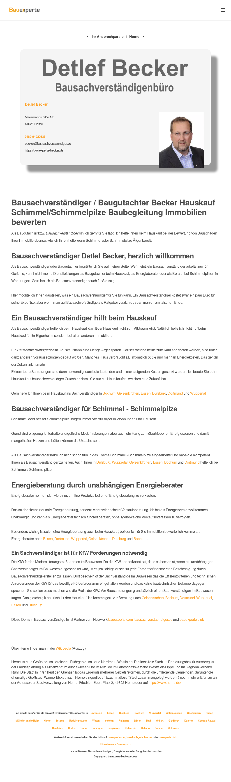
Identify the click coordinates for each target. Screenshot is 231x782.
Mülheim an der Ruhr (36, 732)
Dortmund (187, 390)
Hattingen (108, 739)
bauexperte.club (204, 631)
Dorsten (202, 732)
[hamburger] (223, 10)
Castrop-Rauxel (47, 739)
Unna (94, 739)
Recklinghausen (89, 732)
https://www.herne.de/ (67, 694)
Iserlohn (121, 732)
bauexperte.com (128, 631)
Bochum (116, 390)
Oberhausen (197, 724)
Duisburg (170, 390)
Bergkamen (125, 739)
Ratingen (135, 732)
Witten (107, 732)
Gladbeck (187, 732)
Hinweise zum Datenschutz (115, 755)
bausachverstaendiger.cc (163, 631)
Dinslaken (67, 739)
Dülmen (158, 739)
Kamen (172, 739)
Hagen (213, 724)
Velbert (172, 732)
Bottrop (69, 732)
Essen (156, 390)
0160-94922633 (36, 135)
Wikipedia (69, 660)
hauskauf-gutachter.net (141, 748)
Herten (82, 739)
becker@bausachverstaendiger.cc (50, 142)
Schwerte (143, 739)
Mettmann (187, 739)
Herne (57, 732)
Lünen (150, 732)
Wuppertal (19, 398)
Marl (161, 732)
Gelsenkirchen (137, 390)
